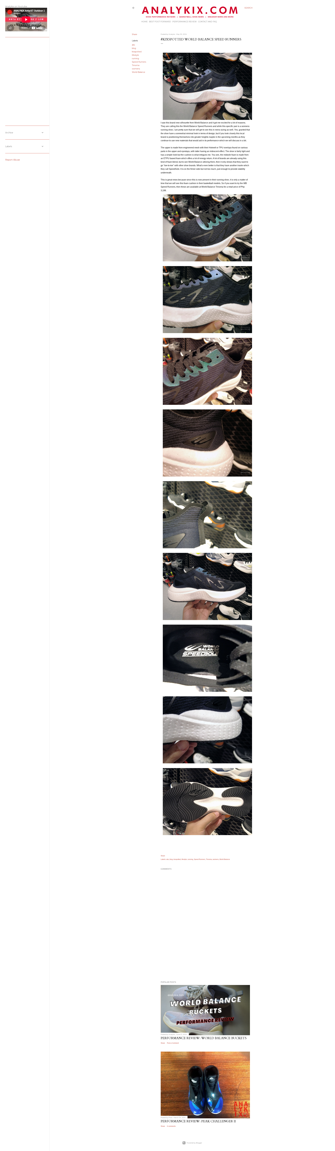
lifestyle (135, 55)
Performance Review (184, 21)
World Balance (138, 72)
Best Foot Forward (160, 21)
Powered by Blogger (194, 1143)
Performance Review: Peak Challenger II (198, 1121)
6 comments (171, 1126)
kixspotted (136, 51)
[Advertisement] (205, 956)
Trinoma (135, 65)
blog (134, 48)
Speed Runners (139, 62)
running (135, 58)
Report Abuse (12, 160)
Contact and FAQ (207, 21)
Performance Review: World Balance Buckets (204, 1038)
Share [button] (134, 34)
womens (136, 69)
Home (144, 21)
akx (133, 45)
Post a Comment (173, 1043)
